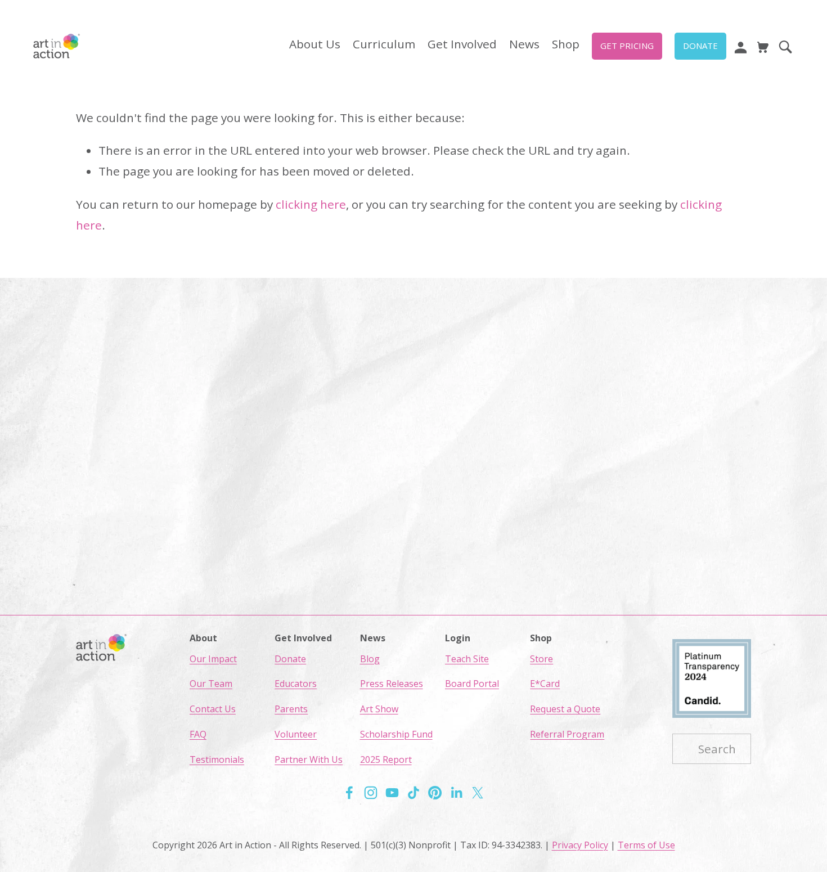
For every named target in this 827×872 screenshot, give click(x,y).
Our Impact (213, 659)
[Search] (785, 46)
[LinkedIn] (456, 792)
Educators (296, 683)
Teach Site (467, 659)
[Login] (740, 46)
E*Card (545, 683)
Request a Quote (565, 709)
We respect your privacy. (413, 471)
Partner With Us (309, 759)
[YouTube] (392, 792)
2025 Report (386, 759)
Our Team (211, 683)
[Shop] (762, 46)
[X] (477, 792)
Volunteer (296, 734)
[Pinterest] (435, 792)
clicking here (311, 204)
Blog (370, 659)
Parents (291, 709)
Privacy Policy (580, 845)
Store (541, 659)
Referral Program (567, 734)
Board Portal (472, 683)
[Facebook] (349, 792)
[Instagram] (370, 792)
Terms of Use (646, 845)
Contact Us (213, 709)
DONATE (700, 45)
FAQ (198, 734)
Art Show (379, 709)
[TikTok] (413, 792)
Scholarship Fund (396, 734)
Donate (290, 659)
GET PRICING (627, 45)
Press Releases (391, 683)
